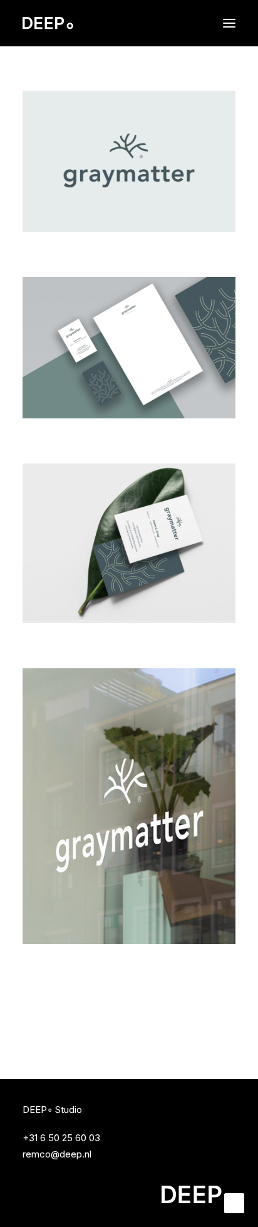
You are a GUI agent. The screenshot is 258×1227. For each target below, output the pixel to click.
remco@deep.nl (57, 1154)
